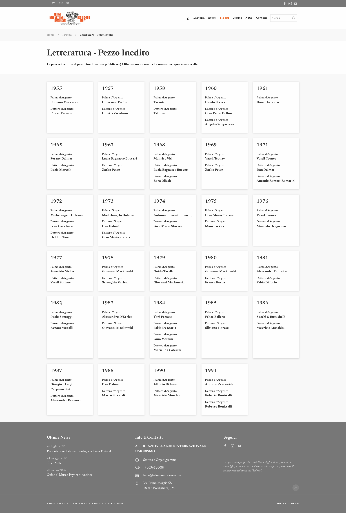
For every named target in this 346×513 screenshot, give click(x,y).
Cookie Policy (80, 504)
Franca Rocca (215, 282)
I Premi (224, 18)
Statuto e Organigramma (159, 460)
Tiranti (159, 102)
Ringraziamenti (287, 504)
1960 (211, 88)
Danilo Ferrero (216, 102)
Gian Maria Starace (116, 237)
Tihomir (160, 113)
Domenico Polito (114, 102)
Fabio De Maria (165, 328)
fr (68, 3)
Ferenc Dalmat (61, 158)
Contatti (261, 18)
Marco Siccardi (113, 395)
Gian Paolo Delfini (218, 113)
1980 (211, 258)
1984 (159, 303)
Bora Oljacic (163, 181)
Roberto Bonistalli (218, 395)
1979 (159, 258)
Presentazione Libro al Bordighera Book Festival (79, 449)
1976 (262, 201)
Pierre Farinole (61, 113)
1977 (56, 258)
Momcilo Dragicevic (272, 226)
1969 (211, 145)
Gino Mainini (163, 339)
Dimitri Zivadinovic (116, 113)
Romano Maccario (63, 102)
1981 (262, 258)
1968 (159, 145)
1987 (56, 370)
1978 (108, 258)
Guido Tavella (164, 271)
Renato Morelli (61, 328)
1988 (108, 370)
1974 (159, 201)
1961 (262, 88)
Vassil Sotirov (60, 282)
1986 (262, 303)
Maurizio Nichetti (63, 271)
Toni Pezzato (163, 317)
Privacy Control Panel (108, 504)
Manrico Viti (163, 158)
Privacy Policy (57, 504)
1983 (108, 303)
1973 (108, 201)
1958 (159, 88)
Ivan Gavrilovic (61, 226)
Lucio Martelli (60, 170)
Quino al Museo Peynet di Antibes (69, 473)
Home (50, 34)
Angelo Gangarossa (219, 124)
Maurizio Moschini (271, 328)
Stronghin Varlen (115, 282)
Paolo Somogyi (61, 317)
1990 (159, 370)
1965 (56, 145)
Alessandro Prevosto (65, 400)
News (248, 18)
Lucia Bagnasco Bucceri (119, 158)
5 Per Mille (57, 461)
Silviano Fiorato (217, 328)
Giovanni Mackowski (117, 271)
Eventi (212, 18)
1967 (108, 145)
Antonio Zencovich (219, 384)
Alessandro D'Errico (272, 271)
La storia (199, 18)
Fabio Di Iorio (267, 282)
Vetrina (237, 18)
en (61, 3)
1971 (262, 145)
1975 (211, 201)
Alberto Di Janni (166, 384)
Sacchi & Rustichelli (271, 317)
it (53, 3)
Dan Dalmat (265, 170)
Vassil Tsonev (215, 158)
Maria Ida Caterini (167, 350)
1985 (211, 303)
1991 (211, 370)
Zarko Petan (111, 170)
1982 (56, 303)
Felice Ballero (215, 317)
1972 (56, 201)
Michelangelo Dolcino (66, 215)
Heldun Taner (60, 237)
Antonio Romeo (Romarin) (276, 181)
